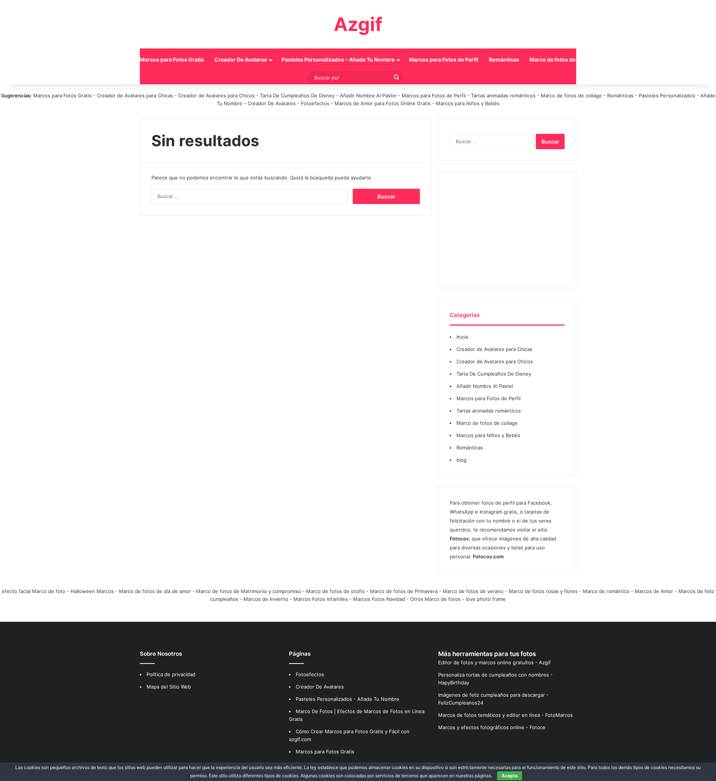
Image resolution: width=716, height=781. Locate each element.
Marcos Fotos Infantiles (320, 599)
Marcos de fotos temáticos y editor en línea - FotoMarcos (505, 715)
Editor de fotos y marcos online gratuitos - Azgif (494, 662)
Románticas (504, 59)
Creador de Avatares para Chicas (135, 95)
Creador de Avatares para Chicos (216, 95)
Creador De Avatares (240, 59)
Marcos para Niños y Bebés (468, 103)
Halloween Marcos (92, 591)
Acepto (510, 775)
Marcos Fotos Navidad (379, 599)
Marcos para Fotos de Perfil (443, 59)
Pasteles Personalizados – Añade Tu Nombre (338, 59)
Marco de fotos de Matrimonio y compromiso (248, 591)
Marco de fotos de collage (562, 59)
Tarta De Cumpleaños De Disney (297, 95)
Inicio (122, 59)
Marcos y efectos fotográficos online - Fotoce (492, 727)
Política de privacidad (171, 674)
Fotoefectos (315, 103)
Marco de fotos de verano (473, 591)
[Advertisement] (507, 230)
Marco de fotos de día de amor (155, 591)
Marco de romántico (606, 591)
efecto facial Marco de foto (33, 591)
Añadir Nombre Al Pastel (368, 95)
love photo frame (486, 599)
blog (461, 460)
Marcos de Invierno (266, 599)
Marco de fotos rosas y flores (543, 591)
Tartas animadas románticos (504, 95)
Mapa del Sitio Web (169, 687)
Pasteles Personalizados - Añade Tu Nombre (347, 699)
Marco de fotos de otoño (335, 591)
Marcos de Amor (654, 591)
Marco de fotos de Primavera (403, 591)
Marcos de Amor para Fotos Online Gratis (383, 103)
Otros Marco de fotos (436, 599)
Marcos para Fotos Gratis (172, 59)
